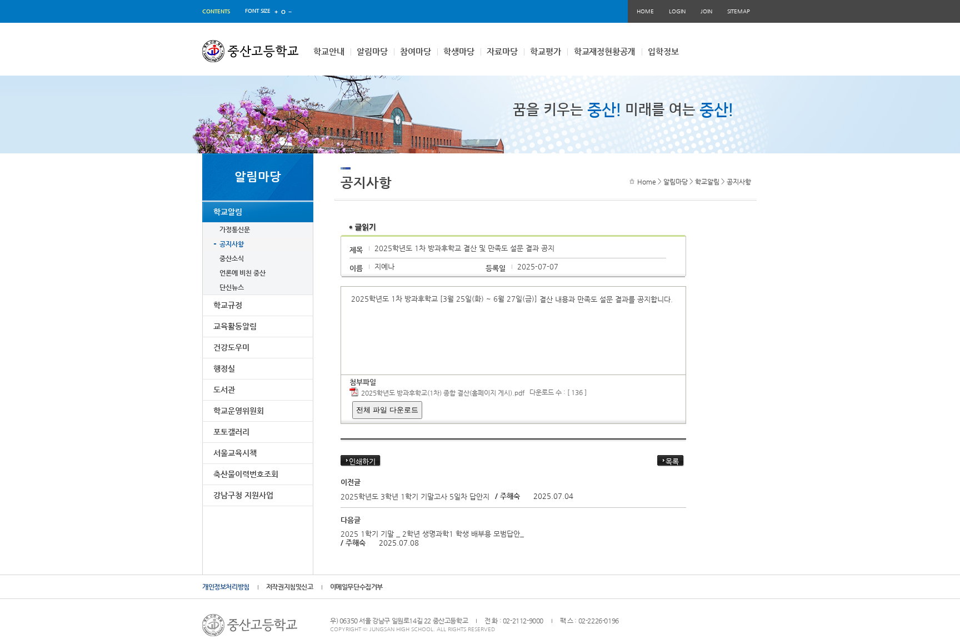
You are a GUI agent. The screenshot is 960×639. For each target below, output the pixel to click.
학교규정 (227, 305)
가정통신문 (234, 229)
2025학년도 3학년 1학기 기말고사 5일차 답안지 (415, 496)
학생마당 (458, 51)
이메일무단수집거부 (356, 587)
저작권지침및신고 (289, 587)
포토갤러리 (231, 431)
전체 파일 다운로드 (387, 410)
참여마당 (415, 51)
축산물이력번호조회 (245, 474)
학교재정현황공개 (604, 51)
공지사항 (231, 244)
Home (646, 182)
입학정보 (663, 51)
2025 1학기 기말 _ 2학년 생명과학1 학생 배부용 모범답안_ (432, 534)
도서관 (224, 389)
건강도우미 (231, 347)
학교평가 (545, 51)
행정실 (224, 368)
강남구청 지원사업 (243, 495)
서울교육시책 (235, 452)
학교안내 (328, 51)
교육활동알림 (235, 326)
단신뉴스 (231, 287)
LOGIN (677, 11)
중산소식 (231, 258)
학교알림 (227, 211)
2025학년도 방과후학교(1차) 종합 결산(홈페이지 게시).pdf (442, 393)
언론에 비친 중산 (242, 273)
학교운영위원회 (238, 410)
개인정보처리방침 (225, 587)
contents (216, 11)
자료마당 (502, 51)
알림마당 (372, 51)
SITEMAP (738, 11)
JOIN (706, 11)
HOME (645, 11)
